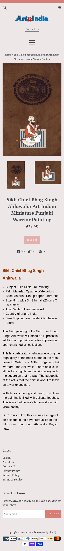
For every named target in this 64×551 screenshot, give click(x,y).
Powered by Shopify (46, 532)
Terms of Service (13, 479)
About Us (8, 462)
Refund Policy (11, 475)
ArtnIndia (31, 532)
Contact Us (32, 29)
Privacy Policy (11, 471)
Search (7, 458)
